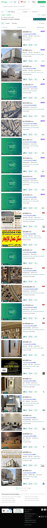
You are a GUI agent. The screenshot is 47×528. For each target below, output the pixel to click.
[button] (4, 11)
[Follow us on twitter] (45, 510)
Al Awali (3, 27)
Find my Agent (15, 2)
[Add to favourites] (20, 46)
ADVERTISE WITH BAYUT (30, 513)
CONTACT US (27, 518)
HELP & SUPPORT (28, 509)
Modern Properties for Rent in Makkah (9, 500)
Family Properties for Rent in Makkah (31, 496)
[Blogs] (10, 2)
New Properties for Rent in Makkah (8, 498)
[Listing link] (23, 38)
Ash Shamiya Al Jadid (20, 27)
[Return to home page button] (4, 2)
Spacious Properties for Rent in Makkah (32, 500)
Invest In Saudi (20, 2)
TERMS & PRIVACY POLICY (30, 520)
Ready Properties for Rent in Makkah (8, 502)
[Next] (30, 488)
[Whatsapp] (35, 45)
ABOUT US (27, 511)
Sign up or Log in (34, 2)
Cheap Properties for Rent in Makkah (31, 498)
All (2, 23)
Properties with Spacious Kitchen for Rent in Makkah (11, 496)
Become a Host (24, 2)
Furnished (7, 23)
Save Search (43, 14)
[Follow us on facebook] (42, 510)
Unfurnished (14, 23)
